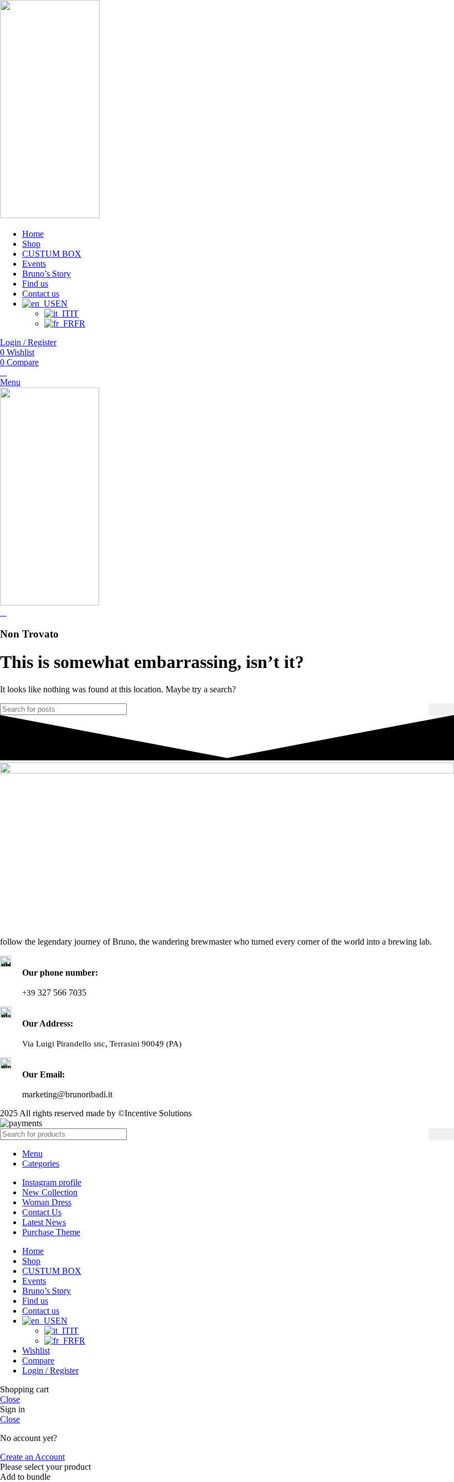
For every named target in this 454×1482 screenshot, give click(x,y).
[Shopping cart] (3, 372)
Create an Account (32, 1457)
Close (10, 1399)
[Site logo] (50, 215)
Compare (38, 1360)
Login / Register (50, 1370)
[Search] (441, 709)
